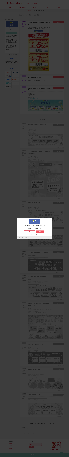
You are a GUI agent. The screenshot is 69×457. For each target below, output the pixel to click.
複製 (40, 231)
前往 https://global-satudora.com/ (37, 234)
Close (50, 219)
